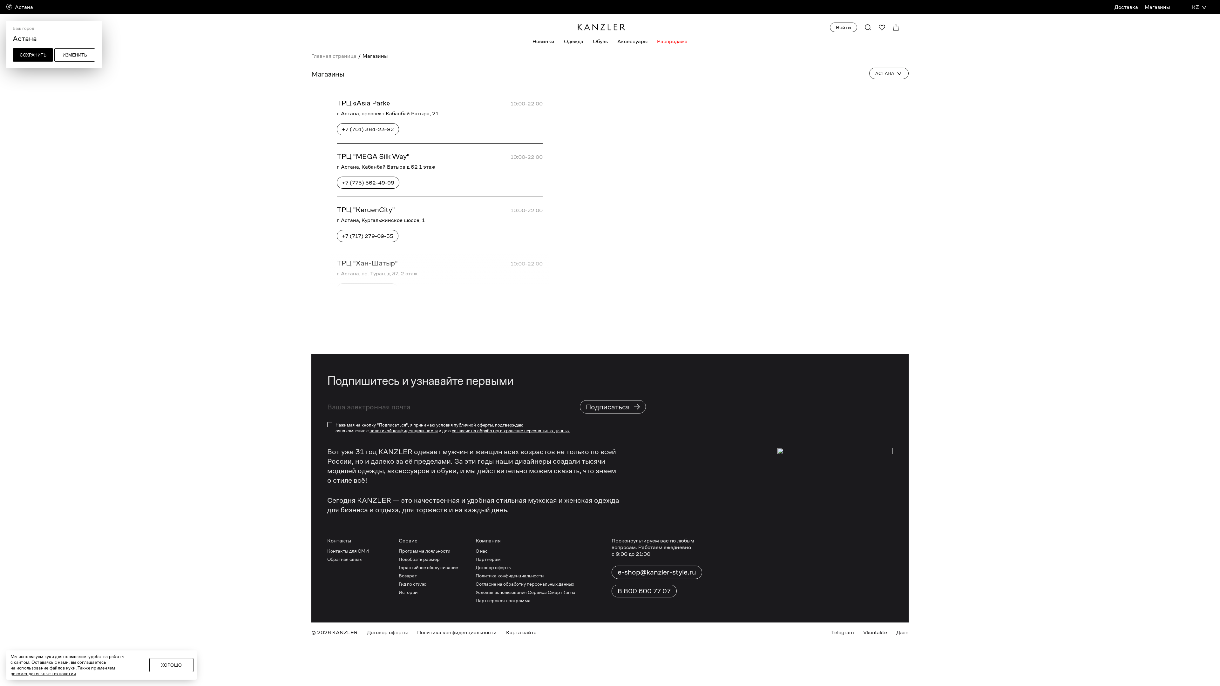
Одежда (573, 41)
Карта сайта (521, 632)
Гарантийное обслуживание (428, 567)
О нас (482, 551)
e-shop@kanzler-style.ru (657, 572)
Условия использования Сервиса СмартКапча (525, 592)
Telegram (842, 632)
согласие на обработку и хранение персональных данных (511, 430)
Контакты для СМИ (348, 551)
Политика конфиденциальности (510, 575)
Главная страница (333, 56)
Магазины (1157, 7)
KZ (1195, 7)
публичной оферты (473, 424)
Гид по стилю (412, 584)
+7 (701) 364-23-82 (368, 129)
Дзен (902, 632)
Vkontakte (875, 632)
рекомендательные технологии (43, 673)
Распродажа (672, 41)
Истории (408, 592)
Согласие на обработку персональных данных (525, 584)
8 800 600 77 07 (644, 591)
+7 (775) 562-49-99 (368, 183)
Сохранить (33, 54)
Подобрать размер (419, 559)
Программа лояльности (424, 551)
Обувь (600, 41)
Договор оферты (494, 567)
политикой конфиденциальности (403, 430)
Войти (843, 27)
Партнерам (488, 559)
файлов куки (63, 667)
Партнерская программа (503, 600)
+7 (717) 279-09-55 (367, 236)
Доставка (1126, 7)
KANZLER (344, 632)
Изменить (75, 54)
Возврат (408, 575)
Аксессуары (632, 41)
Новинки (543, 41)
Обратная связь (344, 559)
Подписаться (613, 406)
